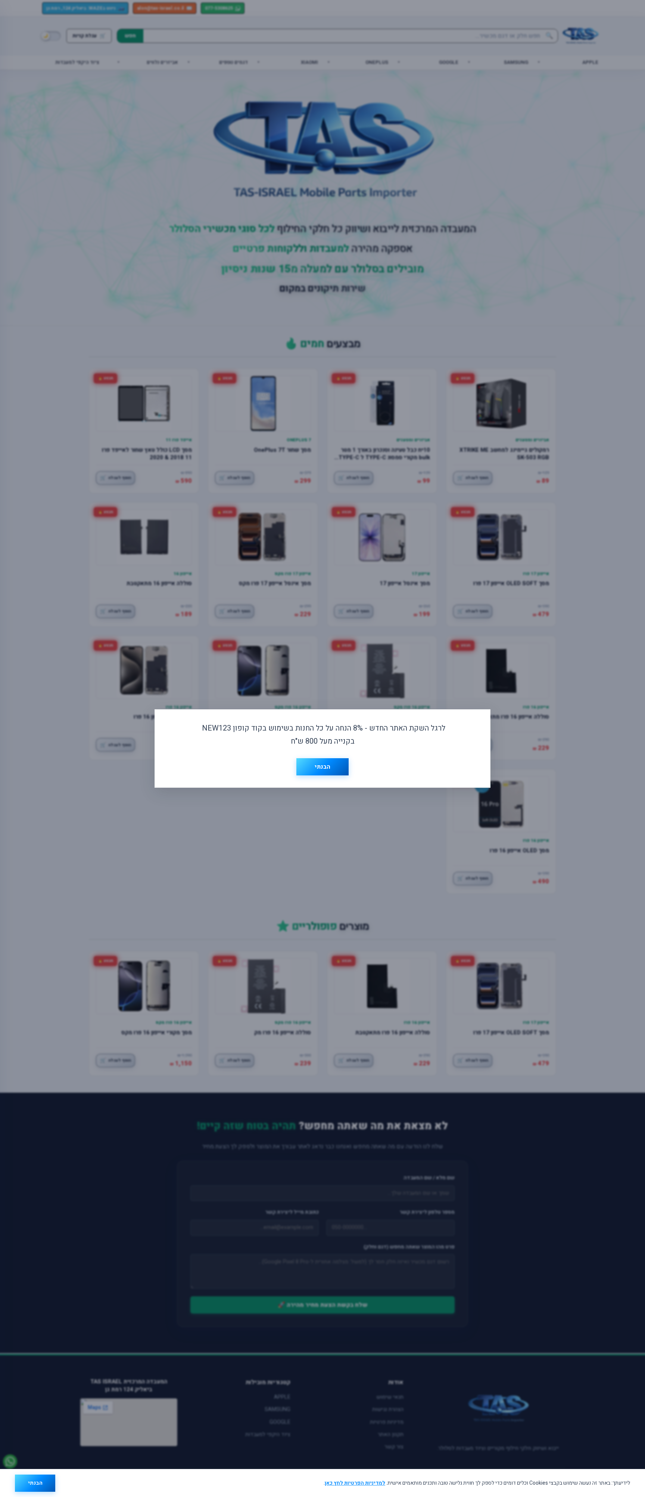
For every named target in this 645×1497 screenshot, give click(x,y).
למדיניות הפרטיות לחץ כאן (355, 1483)
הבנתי (35, 1483)
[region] (322, 1483)
